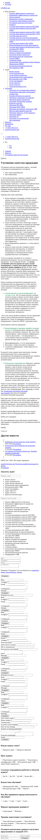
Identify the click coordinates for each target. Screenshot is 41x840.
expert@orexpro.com (12, 130)
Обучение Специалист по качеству (21, 98)
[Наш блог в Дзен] (3, 466)
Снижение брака (15, 60)
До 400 (19, 776)
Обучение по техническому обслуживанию (19, 119)
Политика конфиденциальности (26, 464)
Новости (8, 122)
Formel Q (12, 25)
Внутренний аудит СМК (18, 79)
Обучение (8, 88)
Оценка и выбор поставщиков (20, 53)
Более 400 (28, 776)
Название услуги (7, 595)
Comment (4, 621)
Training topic (5, 722)
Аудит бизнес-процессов (18, 75)
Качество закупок (15, 103)
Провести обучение (24, 750)
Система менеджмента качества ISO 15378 (24, 34)
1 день (5, 801)
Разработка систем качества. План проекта (20, 442)
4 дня (25, 801)
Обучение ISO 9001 (16, 105)
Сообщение (5, 589)
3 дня (18, 801)
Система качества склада (18, 36)
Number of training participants (11, 729)
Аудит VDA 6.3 (14, 83)
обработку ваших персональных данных (20, 571)
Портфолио (9, 124)
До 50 (5, 776)
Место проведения (7, 647)
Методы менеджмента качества (20, 111)
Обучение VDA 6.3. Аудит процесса (22, 113)
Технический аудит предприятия (21, 77)
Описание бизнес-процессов (19, 55)
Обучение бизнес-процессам (19, 100)
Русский (8, 4)
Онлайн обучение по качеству (20, 96)
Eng (9, 126)
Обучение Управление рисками (20, 101)
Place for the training (8, 727)
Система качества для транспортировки (23, 38)
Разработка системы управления (20, 19)
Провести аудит (8, 750)
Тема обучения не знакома (12, 821)
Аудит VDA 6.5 (14, 85)
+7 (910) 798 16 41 (11, 128)
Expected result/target (8, 735)
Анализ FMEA (14, 58)
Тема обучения (6, 642)
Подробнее (17, 444)
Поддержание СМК (16, 68)
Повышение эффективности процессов (23, 15)
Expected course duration (9, 725)
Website (3, 591)
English (7, 2)
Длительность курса (8, 645)
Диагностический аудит (17, 86)
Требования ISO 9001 (10, 786)
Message (4, 655)
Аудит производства (16, 73)
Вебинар (18, 811)
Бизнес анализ (14, 71)
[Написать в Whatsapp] (20, 468)
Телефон (4, 582)
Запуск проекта (14, 17)
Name (3, 701)
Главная (8, 151)
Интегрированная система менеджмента (23, 45)
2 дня (12, 801)
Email (3, 584)
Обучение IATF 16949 (17, 107)
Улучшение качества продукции (20, 23)
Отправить (5, 593)
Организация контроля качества (20, 66)
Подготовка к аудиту (16, 51)
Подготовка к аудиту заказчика (14, 760)
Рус (6, 126)
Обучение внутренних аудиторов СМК (23, 109)
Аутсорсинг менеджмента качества (21, 21)
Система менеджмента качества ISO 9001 (24, 26)
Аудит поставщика (16, 81)
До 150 (12, 776)
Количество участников (9, 649)
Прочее (25, 788)
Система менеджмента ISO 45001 (21, 43)
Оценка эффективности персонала (21, 13)
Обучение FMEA (15, 115)
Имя (2, 580)
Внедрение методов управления (20, 56)
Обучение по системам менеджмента (22, 90)
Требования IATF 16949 (29, 786)
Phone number (6, 720)
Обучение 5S (14, 116)
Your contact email (8, 718)
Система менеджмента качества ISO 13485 (24, 32)
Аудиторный (7, 811)
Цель (2, 653)
